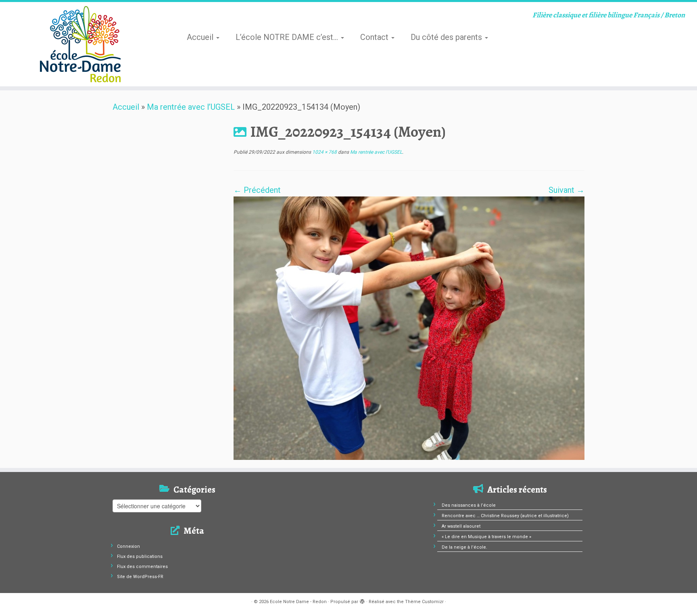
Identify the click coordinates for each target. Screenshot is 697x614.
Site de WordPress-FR (140, 576)
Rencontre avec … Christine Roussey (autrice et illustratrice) (505, 515)
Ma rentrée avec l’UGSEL (191, 107)
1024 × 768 (324, 152)
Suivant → (566, 190)
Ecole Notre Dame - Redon (298, 601)
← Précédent (257, 190)
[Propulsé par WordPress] (362, 600)
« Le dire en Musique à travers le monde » (486, 536)
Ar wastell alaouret (461, 526)
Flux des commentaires (142, 566)
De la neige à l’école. (464, 547)
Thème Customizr (424, 601)
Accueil (201, 37)
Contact (375, 37)
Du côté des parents (447, 37)
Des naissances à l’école (469, 505)
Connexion (128, 546)
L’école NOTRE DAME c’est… (288, 37)
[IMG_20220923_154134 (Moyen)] (409, 327)
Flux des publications (140, 556)
